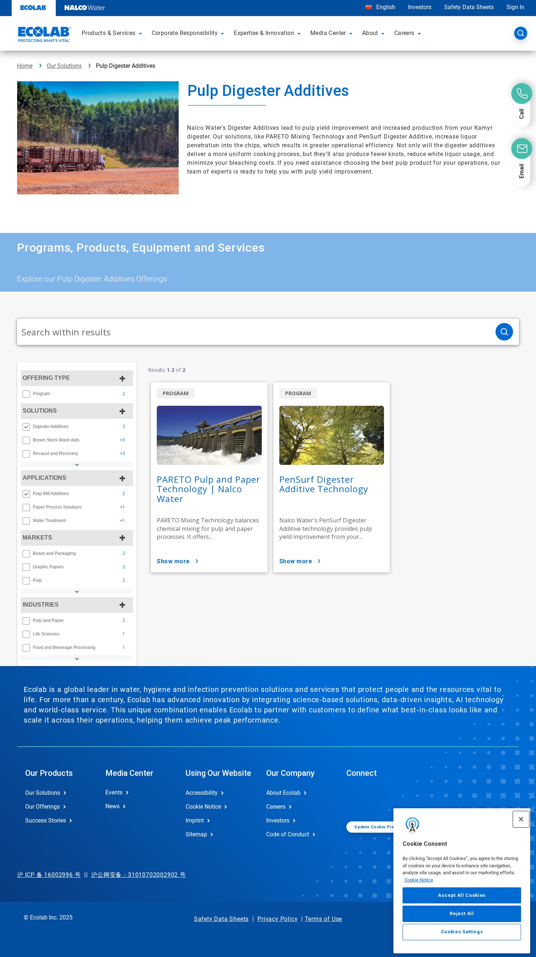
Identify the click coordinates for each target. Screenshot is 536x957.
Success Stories (45, 820)
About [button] (370, 33)
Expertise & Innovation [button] (264, 33)
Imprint (195, 820)
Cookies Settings (462, 932)
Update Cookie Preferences (383, 827)
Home (24, 65)
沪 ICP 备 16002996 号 (49, 874)
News (112, 806)
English (385, 7)
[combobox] (253, 332)
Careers (276, 806)
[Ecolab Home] (44, 35)
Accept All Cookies (462, 895)
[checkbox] (26, 394)
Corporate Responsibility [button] (185, 33)
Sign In (515, 7)
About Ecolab (283, 792)
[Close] (521, 819)
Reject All (462, 913)
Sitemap (196, 834)
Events (114, 792)
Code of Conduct (287, 834)
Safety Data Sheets (469, 7)
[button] (141, 33)
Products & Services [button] (109, 33)
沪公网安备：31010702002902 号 (138, 874)
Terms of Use (323, 918)
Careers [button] (404, 33)
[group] (77, 394)
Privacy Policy (277, 918)
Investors (419, 7)
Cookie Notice (418, 880)
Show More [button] (173, 561)
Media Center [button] (328, 33)
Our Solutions (64, 65)
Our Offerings (42, 806)
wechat (357, 798)
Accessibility (202, 792)
